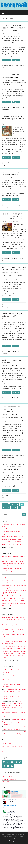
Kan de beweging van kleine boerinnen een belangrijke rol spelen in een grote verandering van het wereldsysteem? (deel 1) (12, 705)
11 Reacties (16, 252)
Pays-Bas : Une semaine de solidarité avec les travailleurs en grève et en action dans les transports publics (14, 641)
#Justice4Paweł (6, 743)
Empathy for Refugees (11, 74)
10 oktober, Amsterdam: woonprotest (12, 544)
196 (13, 504)
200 (8, 507)
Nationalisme (7, 65)
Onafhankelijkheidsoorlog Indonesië (12, 746)
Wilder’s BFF (5, 782)
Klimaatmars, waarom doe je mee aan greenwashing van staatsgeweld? (14, 696)
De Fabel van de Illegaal (8, 779)
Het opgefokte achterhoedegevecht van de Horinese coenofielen (12, 677)
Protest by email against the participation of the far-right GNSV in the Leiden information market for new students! (13, 627)
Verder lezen (6, 60)
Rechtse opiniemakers (8, 207)
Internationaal (7, 305)
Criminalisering (8, 351)
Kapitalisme (7, 496)
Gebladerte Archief (7, 776)
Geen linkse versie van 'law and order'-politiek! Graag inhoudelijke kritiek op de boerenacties (13, 564)
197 (17, 504)
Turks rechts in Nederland (9, 749)
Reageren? (16, 60)
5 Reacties (16, 157)
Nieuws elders (15, 65)
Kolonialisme (7, 107)
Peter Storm (5, 712)
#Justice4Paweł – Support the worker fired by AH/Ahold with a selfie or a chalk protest (13, 620)
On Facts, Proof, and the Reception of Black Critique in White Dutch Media (13, 27)
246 (15, 507)
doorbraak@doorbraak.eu (14, 841)
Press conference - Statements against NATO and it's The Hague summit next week (13, 634)
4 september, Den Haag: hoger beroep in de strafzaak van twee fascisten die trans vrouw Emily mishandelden (13, 527)
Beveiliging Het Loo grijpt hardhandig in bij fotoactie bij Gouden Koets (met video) (13, 216)
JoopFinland (5, 670)
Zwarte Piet (5, 752)
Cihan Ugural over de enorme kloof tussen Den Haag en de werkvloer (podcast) (12, 571)
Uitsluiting (4, 67)
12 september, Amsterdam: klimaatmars (13, 536)
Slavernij (4, 165)
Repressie (4, 353)
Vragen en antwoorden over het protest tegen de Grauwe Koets (13, 118)
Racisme (22, 65)
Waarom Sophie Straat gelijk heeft (11, 595)
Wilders (4, 498)
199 (4, 507)
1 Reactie (15, 199)
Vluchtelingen (5, 109)
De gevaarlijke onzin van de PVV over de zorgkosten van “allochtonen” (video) (13, 466)
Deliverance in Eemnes (11, 172)
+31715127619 (12, 839)
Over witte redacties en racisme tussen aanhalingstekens (11, 409)
